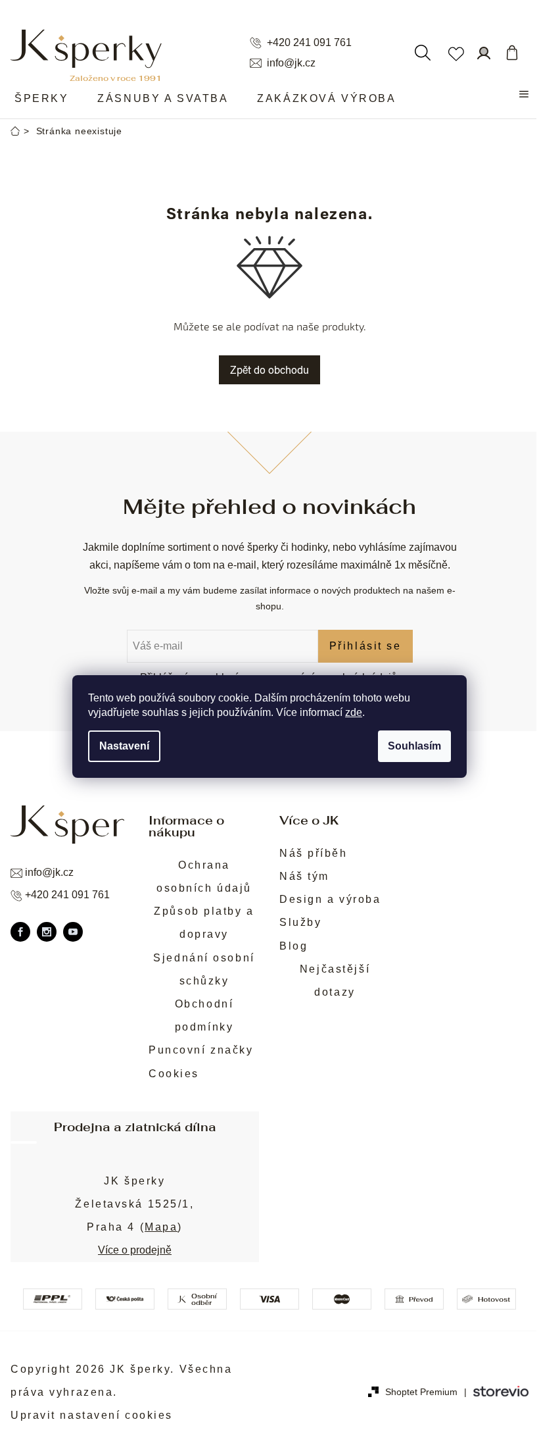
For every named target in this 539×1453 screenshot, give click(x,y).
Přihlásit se (365, 645)
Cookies (174, 1073)
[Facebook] (20, 932)
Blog (293, 946)
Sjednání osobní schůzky (203, 969)
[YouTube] (73, 932)
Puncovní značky (201, 1050)
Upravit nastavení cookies (92, 1415)
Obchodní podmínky (204, 1015)
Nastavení (124, 746)
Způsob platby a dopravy (204, 922)
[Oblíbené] (455, 52)
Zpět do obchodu (269, 369)
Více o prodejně (135, 1250)
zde (353, 712)
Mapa (161, 1227)
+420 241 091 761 (309, 43)
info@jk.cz (291, 63)
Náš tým (304, 876)
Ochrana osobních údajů (204, 876)
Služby (300, 922)
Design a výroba (330, 899)
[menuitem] (41, 98)
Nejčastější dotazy (335, 980)
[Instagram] (47, 932)
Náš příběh (313, 853)
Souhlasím (414, 746)
